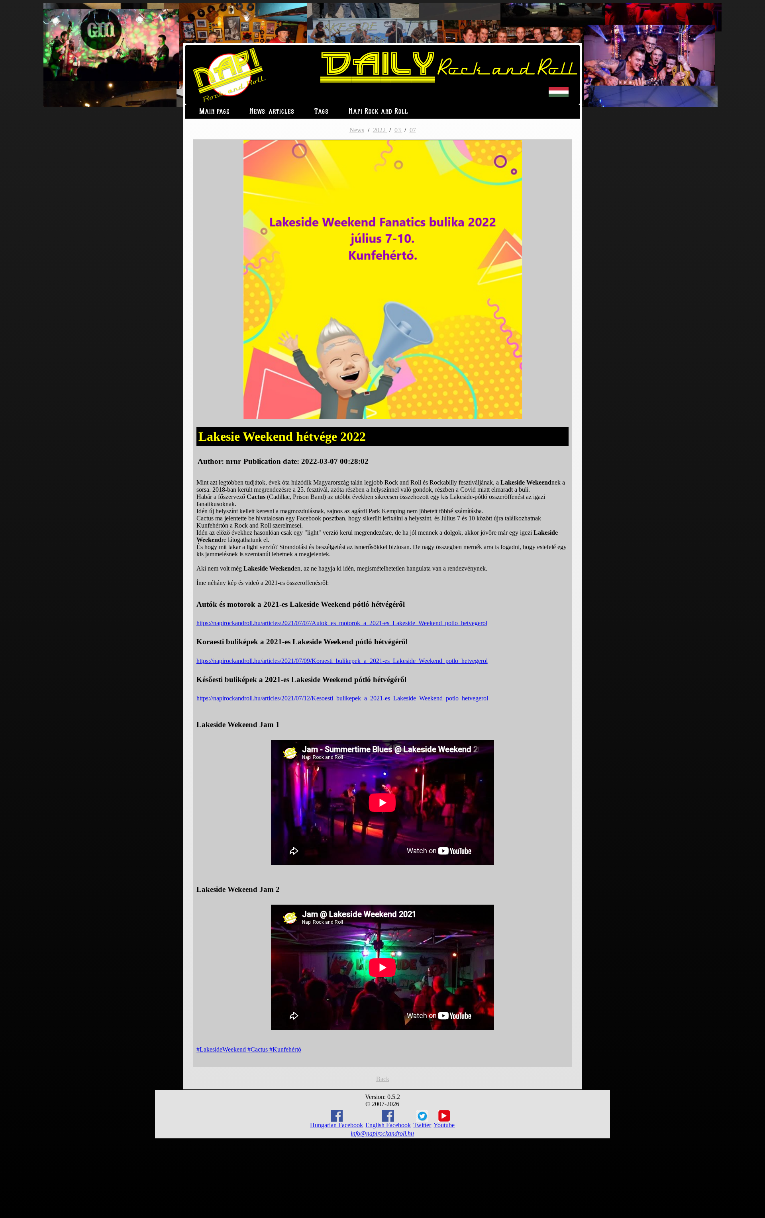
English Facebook (388, 1125)
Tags (321, 112)
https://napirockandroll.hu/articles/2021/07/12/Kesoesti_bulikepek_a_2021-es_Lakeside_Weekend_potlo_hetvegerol (342, 698)
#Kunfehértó (285, 1049)
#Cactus (258, 1049)
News (356, 130)
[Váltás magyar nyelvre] (559, 95)
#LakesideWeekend (221, 1049)
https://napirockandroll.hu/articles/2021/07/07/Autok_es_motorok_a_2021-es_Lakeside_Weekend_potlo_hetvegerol (341, 623)
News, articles (271, 112)
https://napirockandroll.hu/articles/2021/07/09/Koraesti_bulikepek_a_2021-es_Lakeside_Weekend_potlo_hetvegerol (342, 660)
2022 (380, 130)
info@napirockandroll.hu (382, 1133)
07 (413, 130)
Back (382, 1078)
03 (398, 130)
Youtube (444, 1125)
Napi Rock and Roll (378, 112)
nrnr (233, 461)
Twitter (422, 1125)
